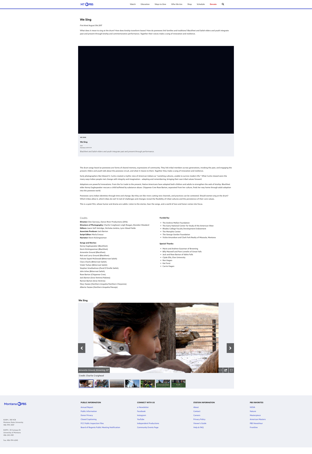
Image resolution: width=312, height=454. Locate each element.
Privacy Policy (199, 419)
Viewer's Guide (199, 423)
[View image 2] (101, 384)
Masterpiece (255, 415)
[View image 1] (86, 383)
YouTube (140, 419)
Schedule (201, 4)
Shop (189, 4)
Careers (196, 415)
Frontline (254, 427)
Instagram (141, 415)
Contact (196, 411)
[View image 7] (178, 384)
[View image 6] (163, 384)
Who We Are (176, 4)
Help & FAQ (198, 427)
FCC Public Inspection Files (92, 423)
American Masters (258, 419)
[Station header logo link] (89, 4)
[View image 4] (132, 384)
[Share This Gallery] (225, 370)
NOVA (252, 407)
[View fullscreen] (231, 370)
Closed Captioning (89, 419)
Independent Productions (148, 423)
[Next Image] (230, 348)
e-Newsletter (143, 407)
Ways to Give (160, 4)
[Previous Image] (81, 348)
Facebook (141, 411)
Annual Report (87, 407)
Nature (253, 411)
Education (145, 4)
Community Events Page (147, 427)
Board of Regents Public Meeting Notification (100, 427)
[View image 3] (117, 384)
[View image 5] (147, 384)
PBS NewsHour (256, 423)
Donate (213, 4)
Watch (133, 4)
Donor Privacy (87, 415)
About (196, 407)
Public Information (89, 411)
